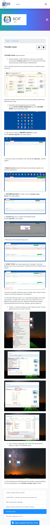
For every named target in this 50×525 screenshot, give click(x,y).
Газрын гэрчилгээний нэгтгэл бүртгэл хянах (20, 507)
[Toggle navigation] (47, 19)
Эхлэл (8, 41)
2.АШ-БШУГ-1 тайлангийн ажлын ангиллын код (21, 497)
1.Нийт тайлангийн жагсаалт (15, 492)
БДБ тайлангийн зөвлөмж (14, 502)
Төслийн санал (11, 511)
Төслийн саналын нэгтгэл (14, 516)
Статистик (15, 41)
